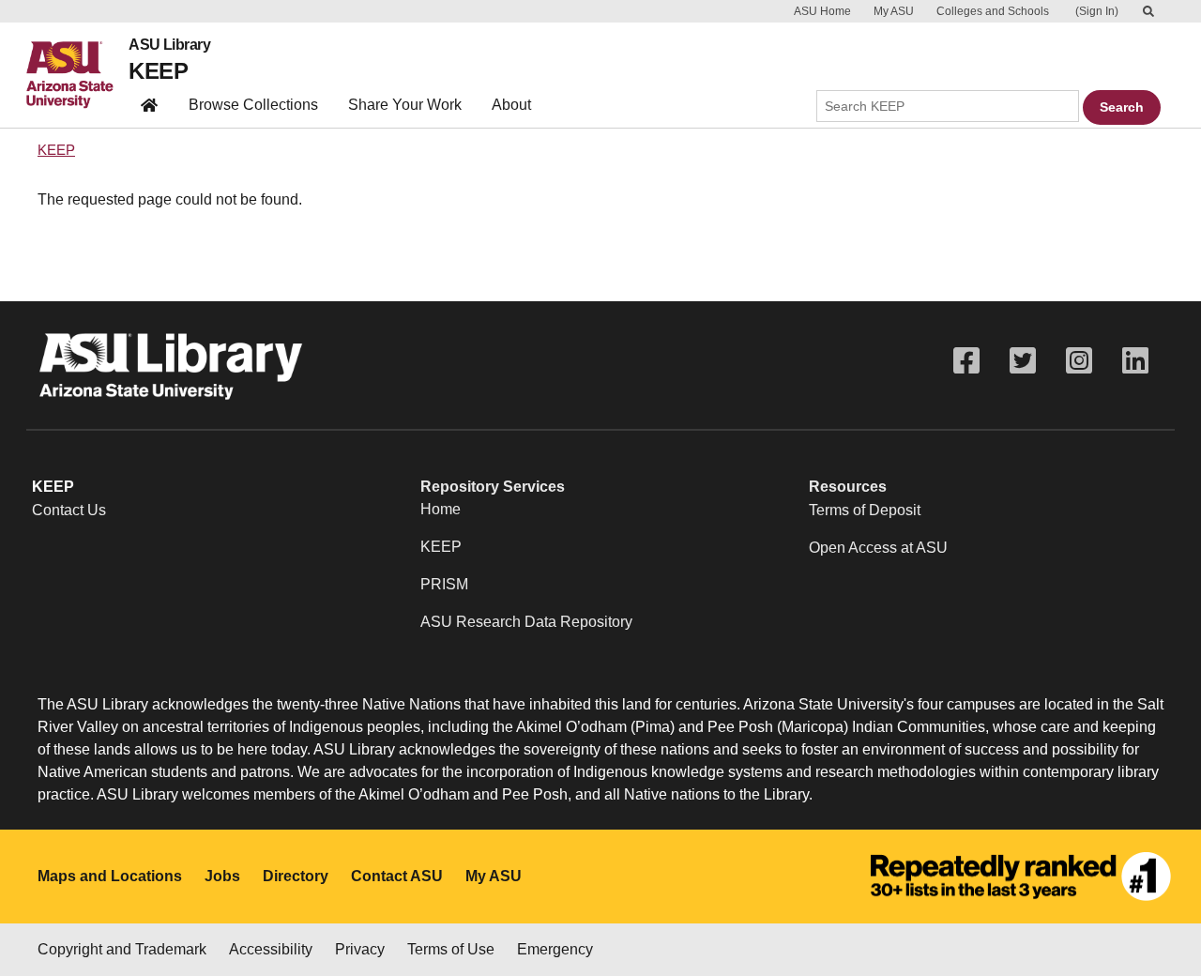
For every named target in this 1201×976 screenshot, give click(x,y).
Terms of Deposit (864, 510)
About (511, 105)
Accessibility (270, 949)
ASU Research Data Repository (526, 622)
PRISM (444, 584)
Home (440, 509)
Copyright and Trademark (122, 949)
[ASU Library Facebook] (966, 361)
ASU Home (822, 11)
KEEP (158, 71)
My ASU (894, 11)
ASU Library (169, 45)
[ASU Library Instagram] (1079, 361)
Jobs (222, 876)
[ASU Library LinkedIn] (1135, 361)
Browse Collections (253, 105)
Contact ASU (397, 876)
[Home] (77, 75)
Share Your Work (405, 105)
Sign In (1097, 11)
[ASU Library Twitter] (1023, 361)
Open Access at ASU (878, 548)
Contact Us (69, 510)
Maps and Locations (110, 876)
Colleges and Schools (992, 11)
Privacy (360, 949)
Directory (295, 876)
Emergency (555, 949)
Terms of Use (450, 949)
